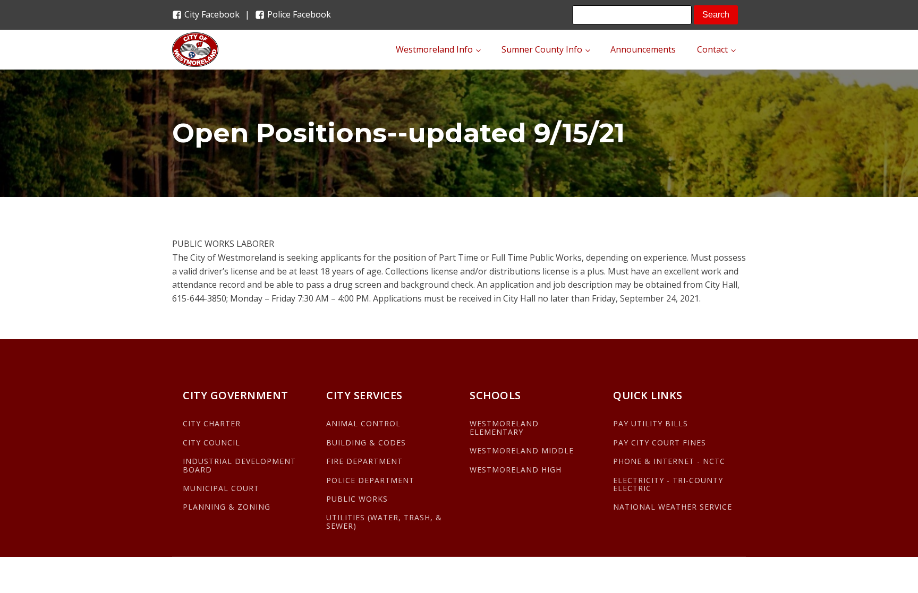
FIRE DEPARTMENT (364, 461)
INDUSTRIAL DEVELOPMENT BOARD (239, 465)
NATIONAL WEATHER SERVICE (672, 507)
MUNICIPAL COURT (221, 488)
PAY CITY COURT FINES (659, 442)
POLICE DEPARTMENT (370, 480)
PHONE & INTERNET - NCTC (669, 461)
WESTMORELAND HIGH (516, 470)
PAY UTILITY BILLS (650, 423)
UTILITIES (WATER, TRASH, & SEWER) (384, 521)
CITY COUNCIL (211, 442)
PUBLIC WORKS (357, 499)
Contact (712, 49)
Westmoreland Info (434, 49)
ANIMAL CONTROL (363, 423)
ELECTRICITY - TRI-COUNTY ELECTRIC (668, 484)
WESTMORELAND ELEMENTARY (504, 427)
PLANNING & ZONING (226, 507)
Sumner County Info (542, 49)
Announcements (643, 49)
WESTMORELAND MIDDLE (522, 450)
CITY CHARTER (212, 423)
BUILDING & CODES (366, 442)
